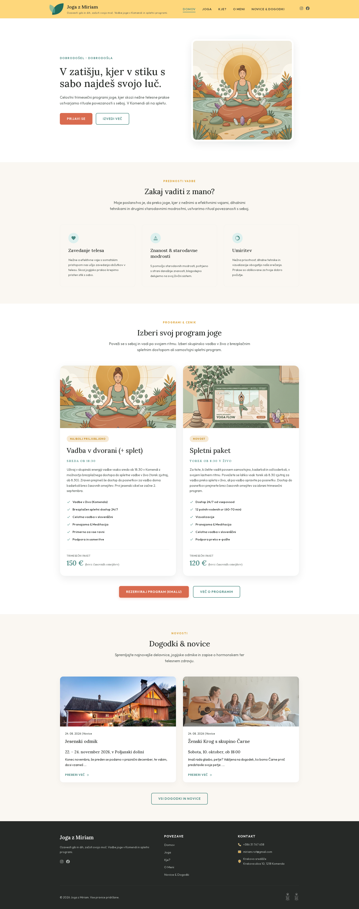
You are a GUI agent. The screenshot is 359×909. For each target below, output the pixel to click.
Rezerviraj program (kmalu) (154, 592)
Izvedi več (112, 119)
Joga (207, 9)
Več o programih (216, 592)
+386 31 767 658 (253, 844)
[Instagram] (301, 9)
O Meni (239, 9)
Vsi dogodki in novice (179, 799)
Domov (189, 9)
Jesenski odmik (81, 741)
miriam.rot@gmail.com (257, 852)
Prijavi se (76, 119)
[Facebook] (308, 9)
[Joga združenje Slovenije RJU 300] (287, 897)
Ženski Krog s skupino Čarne (219, 741)
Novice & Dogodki (268, 9)
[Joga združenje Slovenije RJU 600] (296, 897)
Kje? (222, 9)
